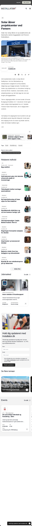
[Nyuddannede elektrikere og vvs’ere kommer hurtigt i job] (16, 209)
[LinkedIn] (18, 75)
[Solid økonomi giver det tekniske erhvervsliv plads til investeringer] (16, 176)
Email (3, 352)
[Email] (25, 75)
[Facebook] (15, 75)
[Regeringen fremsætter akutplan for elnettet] (16, 230)
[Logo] (8, 8)
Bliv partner (26, 2)
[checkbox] (3, 360)
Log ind (18, 2)
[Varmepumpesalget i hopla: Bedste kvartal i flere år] (16, 220)
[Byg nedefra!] (16, 165)
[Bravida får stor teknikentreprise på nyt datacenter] (16, 260)
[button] (29, 131)
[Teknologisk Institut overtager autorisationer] (16, 188)
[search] (26, 8)
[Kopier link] (28, 74)
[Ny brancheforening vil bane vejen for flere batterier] (16, 198)
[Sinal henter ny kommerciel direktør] (16, 240)
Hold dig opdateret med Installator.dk (18, 523)
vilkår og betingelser (11, 360)
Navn (3, 346)
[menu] (30, 8)
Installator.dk (11, 68)
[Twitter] (22, 75)
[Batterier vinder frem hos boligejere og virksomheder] (16, 250)
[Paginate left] (2, 293)
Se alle (26, 274)
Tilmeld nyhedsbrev (9, 365)
